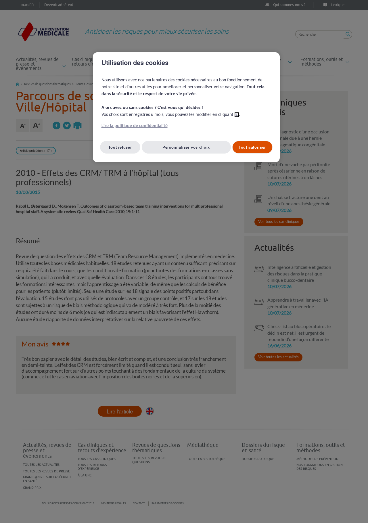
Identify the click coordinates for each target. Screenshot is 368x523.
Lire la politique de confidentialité (134, 126)
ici (237, 114)
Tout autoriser (252, 147)
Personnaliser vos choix (186, 147)
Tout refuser (120, 147)
